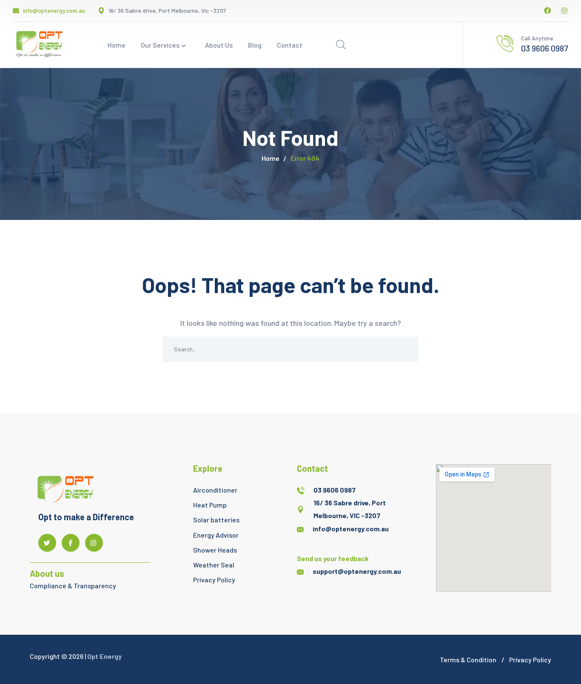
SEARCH (405, 349)
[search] (341, 44)
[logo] (38, 43)
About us (47, 573)
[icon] (547, 10)
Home (270, 158)
